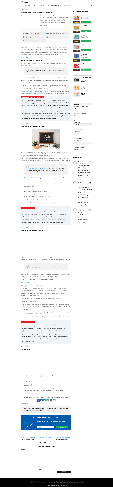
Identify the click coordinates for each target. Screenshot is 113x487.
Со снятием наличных (79, 149)
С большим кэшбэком (79, 147)
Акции (65, 5)
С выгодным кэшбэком (79, 111)
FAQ (74, 5)
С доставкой (77, 122)
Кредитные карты (31, 5)
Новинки (60, 5)
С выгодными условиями (79, 145)
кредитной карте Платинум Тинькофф (36, 168)
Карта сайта (65, 485)
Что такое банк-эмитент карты (27, 439)
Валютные (76, 140)
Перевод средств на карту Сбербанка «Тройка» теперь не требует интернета (86, 79)
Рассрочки (76, 142)
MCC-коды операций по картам (62, 439)
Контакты (53, 485)
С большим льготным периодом (81, 106)
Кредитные (76, 104)
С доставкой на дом (78, 135)
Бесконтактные (77, 138)
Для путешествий (78, 120)
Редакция (48, 485)
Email (40, 469)
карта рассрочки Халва (47, 267)
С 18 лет (76, 115)
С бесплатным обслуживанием (81, 126)
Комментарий (24, 449)
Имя (22, 469)
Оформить (86, 21)
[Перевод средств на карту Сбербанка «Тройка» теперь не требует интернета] (76, 79)
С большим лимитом (78, 108)
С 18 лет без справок (78, 154)
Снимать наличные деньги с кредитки (30, 91)
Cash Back (83, 63)
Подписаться (62, 427)
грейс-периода (31, 77)
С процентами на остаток (79, 129)
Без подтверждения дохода (80, 113)
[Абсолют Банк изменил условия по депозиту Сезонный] (76, 94)
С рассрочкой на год (78, 151)
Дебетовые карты (41, 5)
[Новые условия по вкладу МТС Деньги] (76, 87)
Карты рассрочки (52, 5)
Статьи (69, 5)
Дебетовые (76, 124)
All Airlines (83, 35)
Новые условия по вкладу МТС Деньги (86, 86)
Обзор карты (86, 40)
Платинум (83, 44)
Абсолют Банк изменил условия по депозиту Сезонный (85, 93)
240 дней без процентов (84, 55)
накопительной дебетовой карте (30, 326)
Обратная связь (59, 485)
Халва (82, 16)
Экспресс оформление (79, 117)
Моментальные (77, 133)
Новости (24, 5)
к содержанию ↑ (25, 57)
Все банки (90, 2)
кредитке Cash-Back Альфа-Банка (31, 177)
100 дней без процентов (84, 26)
